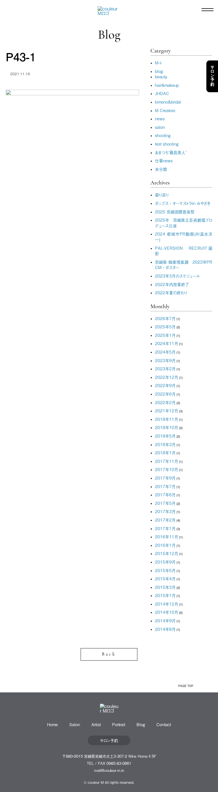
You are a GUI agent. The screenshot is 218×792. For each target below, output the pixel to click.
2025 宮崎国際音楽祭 (174, 212)
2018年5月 (165, 436)
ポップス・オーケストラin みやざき (182, 203)
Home (52, 724)
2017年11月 (166, 461)
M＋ (158, 63)
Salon (74, 724)
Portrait (118, 724)
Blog (141, 724)
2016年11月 (166, 536)
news (160, 118)
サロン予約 (212, 76)
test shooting (167, 144)
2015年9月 (165, 562)
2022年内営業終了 (172, 284)
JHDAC (162, 93)
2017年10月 (166, 469)
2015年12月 (166, 553)
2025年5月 (165, 326)
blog (159, 71)
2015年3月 (165, 587)
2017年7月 (165, 486)
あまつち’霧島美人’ (170, 152)
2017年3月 (165, 511)
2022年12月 (166, 377)
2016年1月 (165, 545)
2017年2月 (165, 520)
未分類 (161, 169)
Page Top (185, 686)
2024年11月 (166, 343)
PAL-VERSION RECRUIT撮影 (183, 251)
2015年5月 (165, 570)
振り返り (162, 195)
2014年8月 (165, 629)
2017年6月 (165, 494)
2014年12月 (166, 604)
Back (109, 654)
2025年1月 (165, 335)
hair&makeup (167, 85)
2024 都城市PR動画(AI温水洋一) (183, 236)
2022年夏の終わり (171, 292)
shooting (163, 135)
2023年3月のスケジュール (177, 276)
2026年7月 (165, 318)
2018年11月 (166, 419)
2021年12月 (166, 410)
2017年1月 (165, 528)
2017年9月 (165, 478)
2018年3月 (165, 444)
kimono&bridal (168, 102)
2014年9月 (165, 620)
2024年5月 (165, 352)
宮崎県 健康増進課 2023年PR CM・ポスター (183, 264)
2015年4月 (165, 578)
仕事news (164, 160)
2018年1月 (165, 452)
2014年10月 (166, 612)
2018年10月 (166, 427)
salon (160, 127)
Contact (163, 724)
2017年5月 (165, 503)
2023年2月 (165, 368)
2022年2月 (165, 402)
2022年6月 (165, 394)
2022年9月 (165, 385)
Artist (96, 724)
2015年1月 (165, 595)
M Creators (165, 110)
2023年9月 (165, 360)
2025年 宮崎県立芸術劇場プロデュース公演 (183, 222)
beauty (161, 76)
